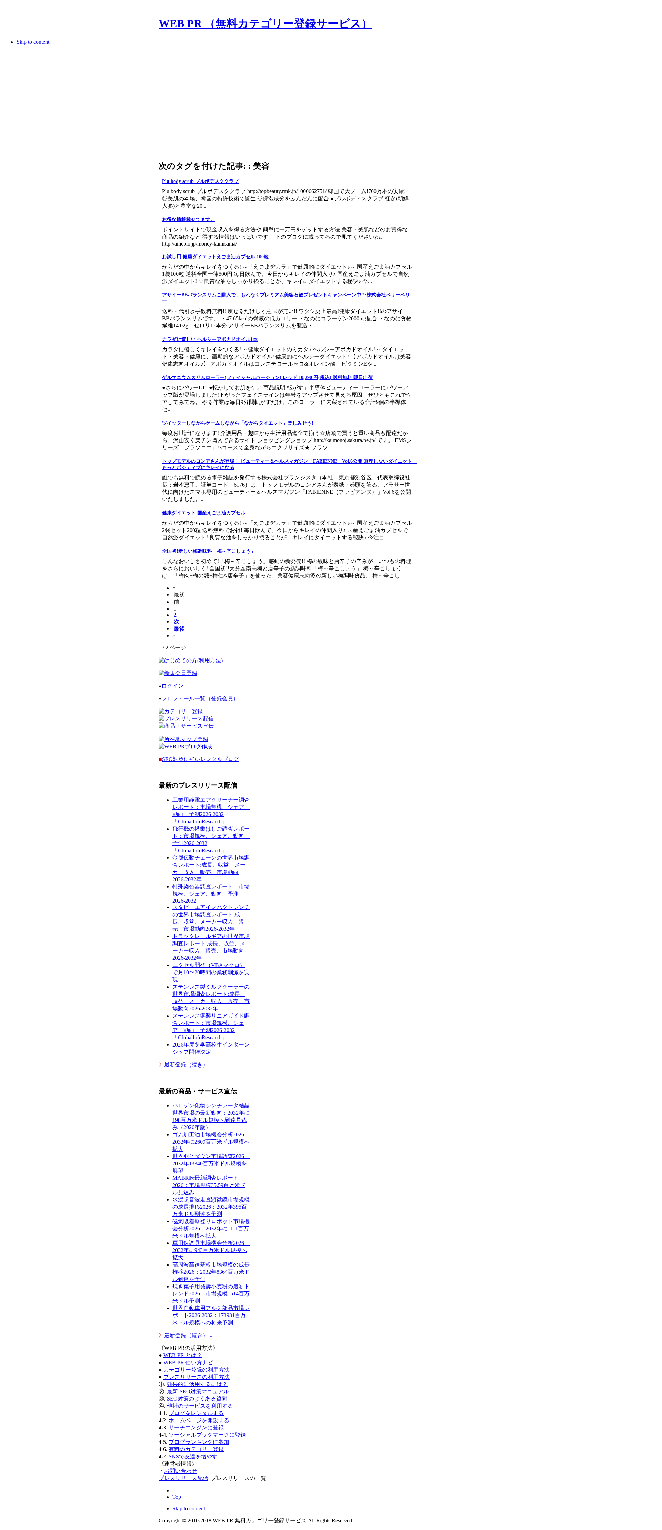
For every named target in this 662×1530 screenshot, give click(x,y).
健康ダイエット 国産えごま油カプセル (203, 513)
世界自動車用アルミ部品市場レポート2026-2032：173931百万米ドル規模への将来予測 (211, 1315)
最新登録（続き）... (188, 1065)
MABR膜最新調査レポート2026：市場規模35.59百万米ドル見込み (208, 1185)
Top (176, 1497)
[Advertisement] (285, 104)
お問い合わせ (180, 1471)
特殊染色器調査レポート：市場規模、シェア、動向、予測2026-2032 (211, 894)
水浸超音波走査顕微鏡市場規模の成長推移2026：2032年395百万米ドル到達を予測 (211, 1207)
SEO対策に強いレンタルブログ (200, 759)
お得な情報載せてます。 (188, 219)
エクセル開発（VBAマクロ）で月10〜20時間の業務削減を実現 (211, 972)
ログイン (172, 686)
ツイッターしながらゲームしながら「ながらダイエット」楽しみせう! (237, 423)
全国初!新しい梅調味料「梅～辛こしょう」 (208, 551)
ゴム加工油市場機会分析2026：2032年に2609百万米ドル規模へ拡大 (211, 1142)
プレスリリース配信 (183, 1478)
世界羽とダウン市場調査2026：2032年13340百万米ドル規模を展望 (211, 1163)
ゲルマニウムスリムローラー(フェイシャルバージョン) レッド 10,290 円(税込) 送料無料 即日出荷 (267, 377)
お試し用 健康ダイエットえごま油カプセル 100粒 (215, 256)
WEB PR (188, 1362)
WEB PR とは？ (182, 1355)
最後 (179, 629)
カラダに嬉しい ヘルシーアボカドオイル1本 (210, 339)
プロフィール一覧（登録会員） (200, 698)
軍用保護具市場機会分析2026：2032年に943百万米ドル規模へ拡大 (211, 1250)
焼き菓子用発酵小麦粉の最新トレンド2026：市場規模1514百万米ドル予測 (211, 1293)
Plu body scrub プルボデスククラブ (200, 181)
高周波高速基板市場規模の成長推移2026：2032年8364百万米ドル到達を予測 (211, 1272)
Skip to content (33, 42)
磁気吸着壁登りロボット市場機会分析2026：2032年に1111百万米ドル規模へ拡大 (211, 1228)
